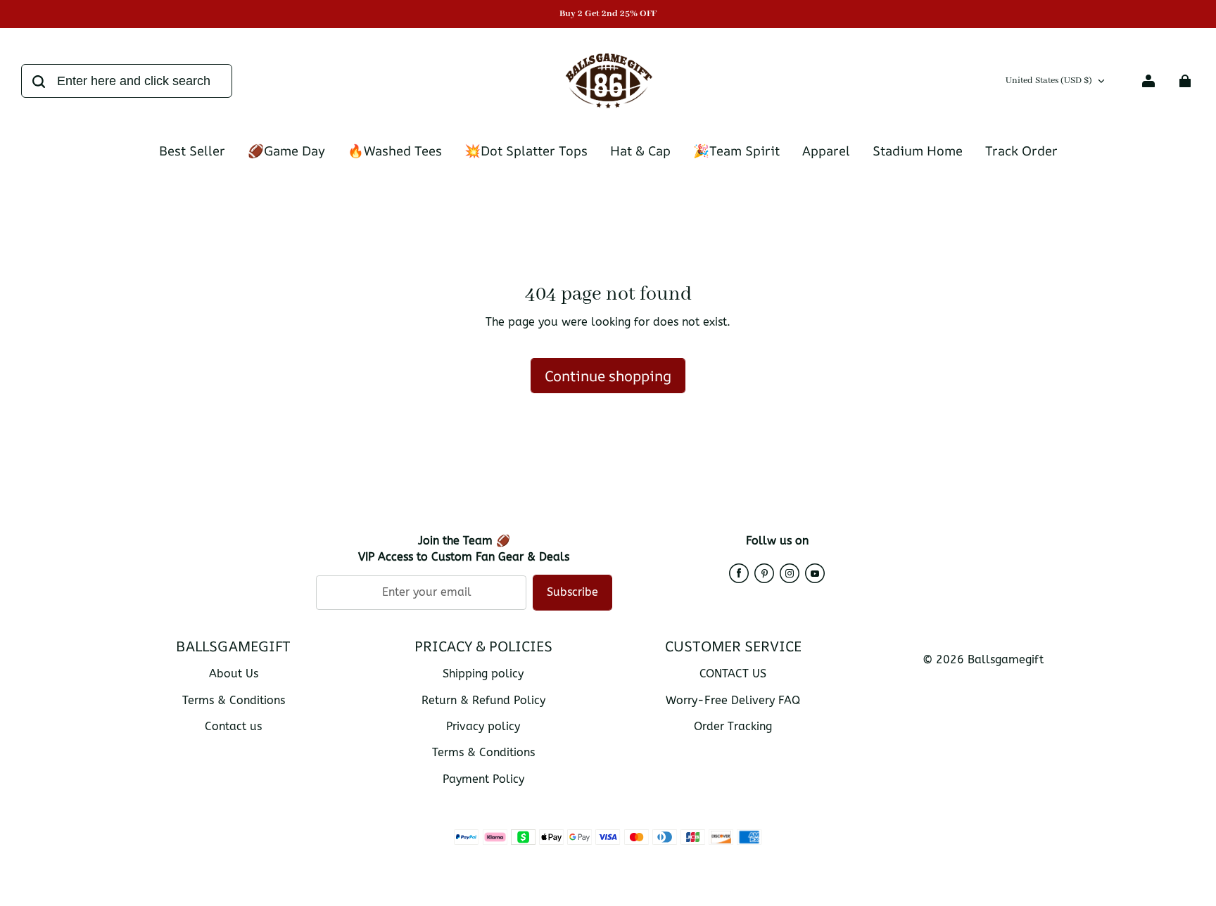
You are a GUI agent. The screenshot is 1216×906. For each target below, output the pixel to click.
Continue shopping (608, 375)
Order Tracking (733, 726)
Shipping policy (483, 673)
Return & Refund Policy (483, 700)
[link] (918, 152)
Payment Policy (483, 779)
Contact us (233, 726)
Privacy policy (483, 726)
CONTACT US (732, 673)
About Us (233, 673)
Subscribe (572, 592)
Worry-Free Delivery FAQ (733, 700)
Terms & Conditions (233, 700)
